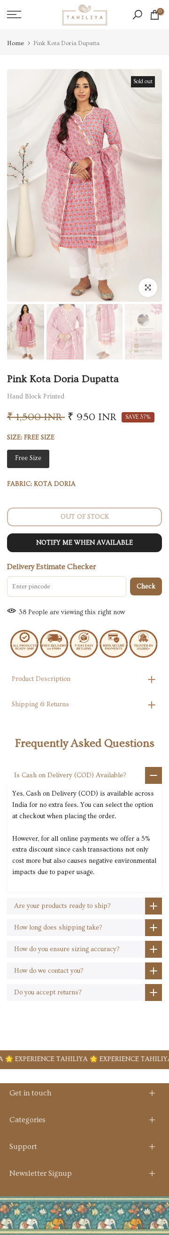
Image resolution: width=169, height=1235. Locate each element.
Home (15, 43)
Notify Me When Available (84, 543)
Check (146, 586)
